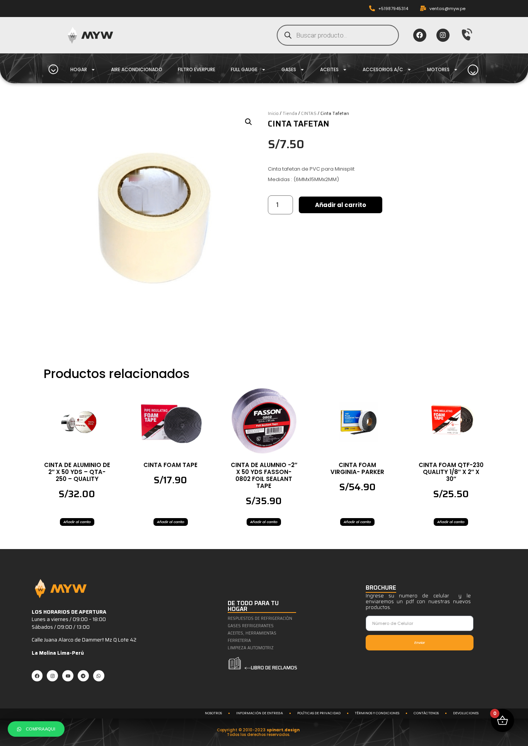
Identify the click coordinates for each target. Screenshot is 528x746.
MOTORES (438, 69)
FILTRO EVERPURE (196, 69)
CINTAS (309, 113)
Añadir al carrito (340, 205)
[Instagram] (443, 35)
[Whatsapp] (98, 675)
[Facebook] (419, 35)
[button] (248, 122)
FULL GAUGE (244, 69)
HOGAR (78, 69)
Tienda (290, 113)
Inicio (273, 113)
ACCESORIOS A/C (383, 69)
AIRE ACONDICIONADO (136, 69)
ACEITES (329, 69)
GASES (288, 69)
